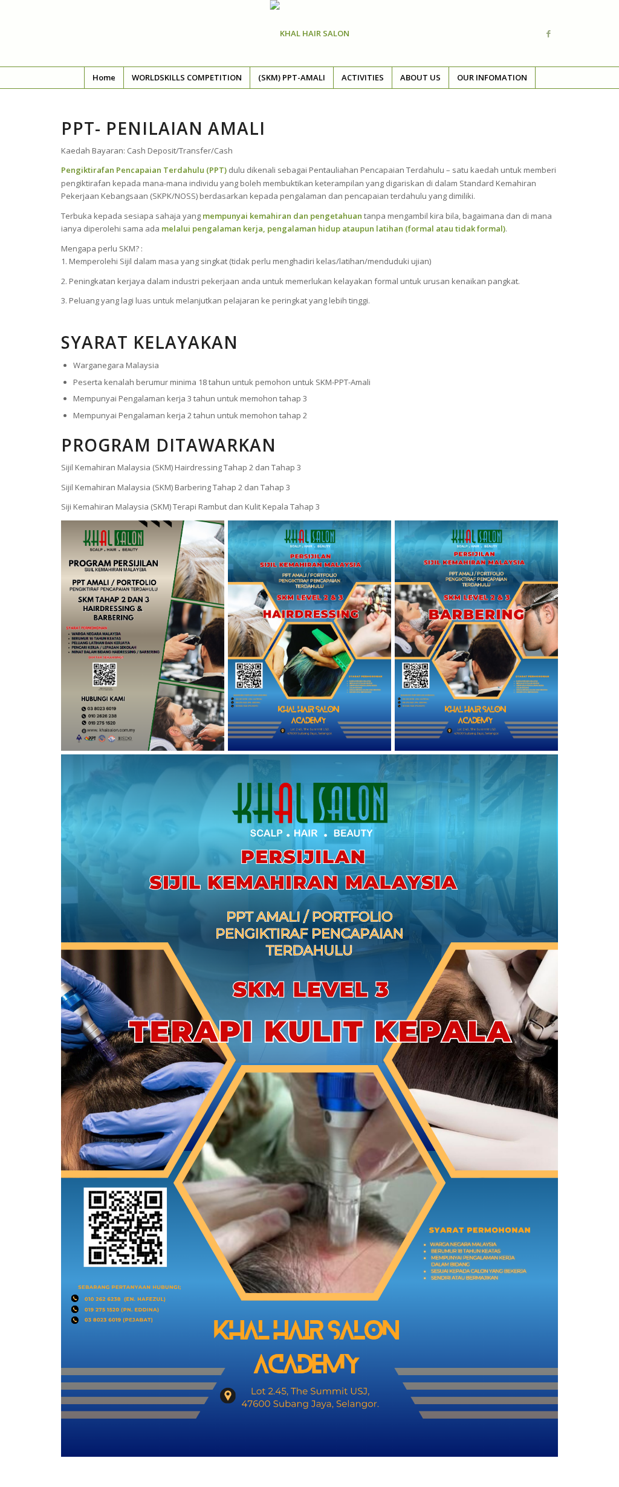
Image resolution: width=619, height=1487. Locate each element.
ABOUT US (420, 77)
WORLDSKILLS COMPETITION (187, 77)
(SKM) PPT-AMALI (291, 77)
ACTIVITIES (363, 77)
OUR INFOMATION (492, 77)
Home (103, 77)
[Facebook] (549, 33)
